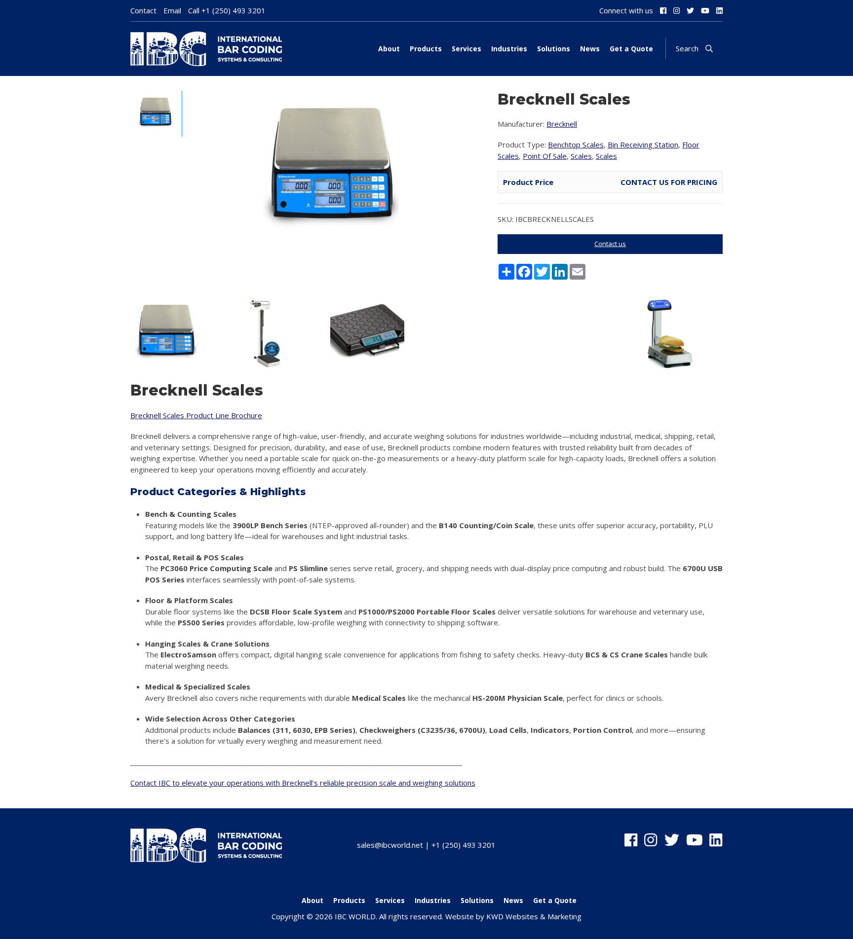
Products (426, 48)
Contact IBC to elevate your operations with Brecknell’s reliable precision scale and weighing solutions (302, 783)
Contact (143, 10)
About (389, 48)
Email (172, 10)
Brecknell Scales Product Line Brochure (196, 415)
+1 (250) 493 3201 (233, 10)
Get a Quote (631, 48)
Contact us (610, 243)
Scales (581, 156)
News (590, 48)
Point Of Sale (545, 156)
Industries (509, 48)
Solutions (553, 48)
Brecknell (561, 124)
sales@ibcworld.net (390, 845)
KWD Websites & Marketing (534, 916)
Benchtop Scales (576, 144)
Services (466, 48)
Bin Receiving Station (643, 144)
